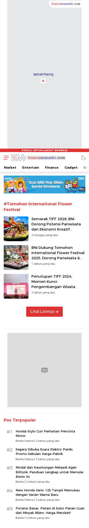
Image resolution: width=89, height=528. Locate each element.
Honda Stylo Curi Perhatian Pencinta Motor (45, 433)
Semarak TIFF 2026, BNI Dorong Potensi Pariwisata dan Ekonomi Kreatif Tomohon (56, 227)
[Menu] (5, 157)
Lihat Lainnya (42, 311)
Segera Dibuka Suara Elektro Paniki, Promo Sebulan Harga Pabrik (44, 451)
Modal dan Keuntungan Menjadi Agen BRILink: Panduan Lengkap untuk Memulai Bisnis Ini (49, 471)
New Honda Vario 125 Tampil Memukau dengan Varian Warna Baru (48, 492)
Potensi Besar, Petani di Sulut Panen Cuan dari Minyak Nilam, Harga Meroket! (50, 510)
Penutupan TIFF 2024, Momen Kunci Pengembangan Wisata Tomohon (53, 284)
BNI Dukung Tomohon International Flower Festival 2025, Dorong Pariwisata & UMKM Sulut (58, 255)
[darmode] (83, 157)
